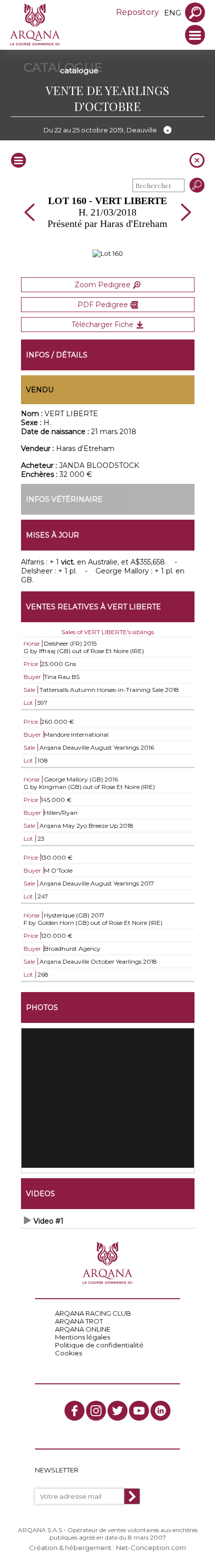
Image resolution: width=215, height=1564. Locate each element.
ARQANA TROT (79, 1321)
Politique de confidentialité (99, 1345)
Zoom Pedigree (102, 284)
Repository (137, 12)
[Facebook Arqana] (74, 1411)
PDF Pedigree (103, 304)
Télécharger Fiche (103, 324)
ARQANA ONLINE (82, 1329)
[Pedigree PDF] (107, 253)
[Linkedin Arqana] (160, 1411)
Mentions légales (82, 1337)
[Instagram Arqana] (96, 1411)
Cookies (68, 1353)
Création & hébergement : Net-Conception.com (107, 1548)
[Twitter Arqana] (118, 1411)
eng (172, 12)
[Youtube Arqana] (139, 1411)
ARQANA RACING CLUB (93, 1313)
